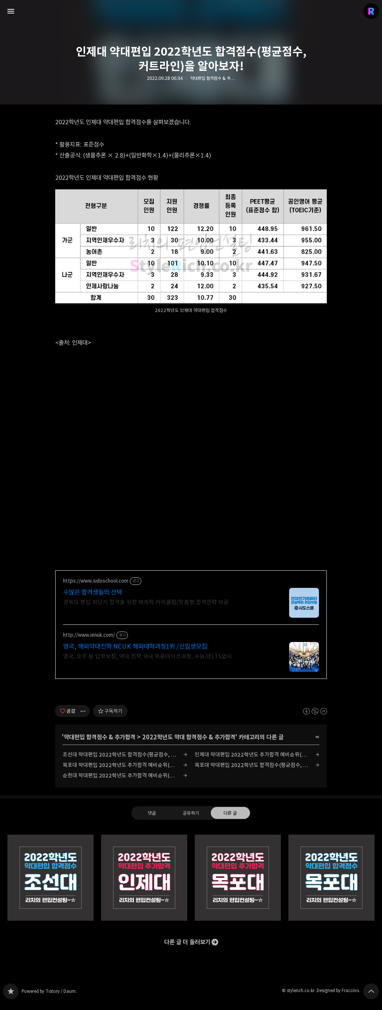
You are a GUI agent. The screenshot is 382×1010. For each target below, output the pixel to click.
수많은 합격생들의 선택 (92, 592)
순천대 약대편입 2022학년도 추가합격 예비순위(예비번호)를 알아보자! (125, 775)
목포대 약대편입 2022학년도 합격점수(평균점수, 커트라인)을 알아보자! (257, 765)
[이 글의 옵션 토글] (84, 711)
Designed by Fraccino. (338, 990)
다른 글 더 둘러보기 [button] (187, 942)
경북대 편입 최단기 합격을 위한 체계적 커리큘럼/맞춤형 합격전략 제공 (146, 602)
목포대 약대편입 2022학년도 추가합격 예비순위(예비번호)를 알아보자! (125, 765)
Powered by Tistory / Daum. (49, 991)
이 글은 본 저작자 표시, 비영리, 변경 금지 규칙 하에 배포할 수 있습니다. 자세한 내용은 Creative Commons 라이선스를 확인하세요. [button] (315, 711)
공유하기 (191, 813)
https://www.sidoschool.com (95, 581)
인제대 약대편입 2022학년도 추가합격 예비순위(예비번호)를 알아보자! (257, 754)
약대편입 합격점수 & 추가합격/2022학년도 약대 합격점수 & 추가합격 (212, 78)
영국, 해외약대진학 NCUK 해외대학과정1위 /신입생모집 (135, 646)
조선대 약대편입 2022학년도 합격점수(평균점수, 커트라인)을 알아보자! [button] (50, 878)
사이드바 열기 (11, 11)
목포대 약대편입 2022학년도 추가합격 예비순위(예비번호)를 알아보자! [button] (238, 878)
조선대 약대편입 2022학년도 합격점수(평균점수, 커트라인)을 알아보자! (125, 754)
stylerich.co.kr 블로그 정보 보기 (371, 11)
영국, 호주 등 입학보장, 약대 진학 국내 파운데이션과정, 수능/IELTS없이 (147, 656)
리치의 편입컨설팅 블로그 (11, 991)
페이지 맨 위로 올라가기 (371, 991)
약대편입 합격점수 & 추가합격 (99, 737)
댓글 (152, 813)
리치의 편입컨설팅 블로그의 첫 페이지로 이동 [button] (191, 11)
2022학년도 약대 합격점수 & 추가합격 (188, 737)
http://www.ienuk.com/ (89, 635)
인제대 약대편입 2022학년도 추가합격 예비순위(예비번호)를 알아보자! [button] (144, 878)
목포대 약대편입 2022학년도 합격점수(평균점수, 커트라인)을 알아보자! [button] (331, 878)
